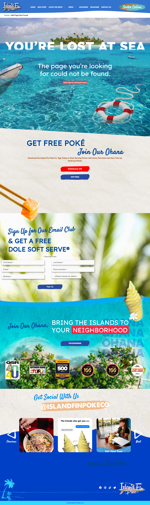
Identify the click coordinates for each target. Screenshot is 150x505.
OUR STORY (42, 7)
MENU (70, 7)
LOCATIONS (83, 7)
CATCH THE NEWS (55, 7)
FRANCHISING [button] (75, 343)
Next (138, 434)
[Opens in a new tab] (36, 435)
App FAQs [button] (75, 177)
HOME (33, 7)
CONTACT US (106, 7)
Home (6, 15)
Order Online (132, 7)
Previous (11, 434)
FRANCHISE (94, 7)
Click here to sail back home (75, 82)
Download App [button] (75, 169)
